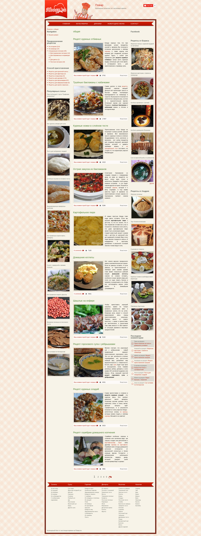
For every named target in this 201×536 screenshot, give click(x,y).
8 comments (78, 250)
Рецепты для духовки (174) (57, 78)
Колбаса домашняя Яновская (140, 130)
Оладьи (121, 498)
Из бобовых (54, 492)
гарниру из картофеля (119, 445)
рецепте (124, 86)
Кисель (137, 502)
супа (114, 365)
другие (152, 183)
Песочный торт (123, 513)
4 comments (78, 294)
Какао (137, 494)
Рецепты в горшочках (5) (57, 76)
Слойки (121, 502)
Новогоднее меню (116, 24)
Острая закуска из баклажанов (89, 169)
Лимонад (138, 500)
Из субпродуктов (56, 496)
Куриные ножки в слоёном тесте (90, 125)
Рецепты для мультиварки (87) (59, 80)
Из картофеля (89, 505)
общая (56, 29)
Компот (137, 504)
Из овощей (54, 490)
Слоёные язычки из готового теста (58, 179)
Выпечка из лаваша (124, 504)
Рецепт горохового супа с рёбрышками (94, 344)
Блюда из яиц (89, 509)
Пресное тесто (123, 492)
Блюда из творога (90, 494)
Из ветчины (54, 488)
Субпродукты (89, 513)
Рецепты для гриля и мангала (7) (59, 85)
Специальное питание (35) (58, 51)
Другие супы (71, 507)
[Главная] (56, 9)
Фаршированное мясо (91, 511)
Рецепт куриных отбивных (87, 39)
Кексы (120, 525)
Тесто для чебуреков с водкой (57, 151)
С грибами (88, 496)
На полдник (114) (54, 46)
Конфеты (104, 498)
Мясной (70, 492)
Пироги (121, 511)
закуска (114, 187)
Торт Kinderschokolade (138, 222)
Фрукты (104, 511)
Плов (86, 502)
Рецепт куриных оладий (86, 389)
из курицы (123, 412)
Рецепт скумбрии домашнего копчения (94, 432)
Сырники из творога (137, 249)
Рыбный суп (71, 498)
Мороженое (105, 505)
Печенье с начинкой (108, 490)
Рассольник (71, 502)
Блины (120, 496)
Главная (66, 24)
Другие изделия (123, 527)
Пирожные (105, 502)
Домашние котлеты (83, 257)
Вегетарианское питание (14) (60, 53)
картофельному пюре (113, 443)
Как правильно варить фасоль (57, 294)
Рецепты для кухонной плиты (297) (60, 71)
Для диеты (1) (55, 59)
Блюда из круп (89, 488)
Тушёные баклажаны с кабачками (91, 82)
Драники (97, 24)
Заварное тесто (123, 505)
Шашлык (87, 507)
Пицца (120, 519)
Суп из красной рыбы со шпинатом (142, 158)
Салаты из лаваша (124, 488)
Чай (136, 490)
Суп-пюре (71, 488)
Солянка (70, 496)
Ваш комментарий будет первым (85, 75)
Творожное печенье (107, 496)
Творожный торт (123, 490)
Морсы (137, 496)
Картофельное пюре (84, 212)
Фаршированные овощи (92, 492)
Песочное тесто (123, 500)
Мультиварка (82, 24)
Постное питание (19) (57, 62)
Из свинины (88, 515)
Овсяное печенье (136, 194)
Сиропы (137, 488)
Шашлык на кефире (83, 300)
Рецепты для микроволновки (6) (59, 83)
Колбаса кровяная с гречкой (140, 103)
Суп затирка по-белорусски (56, 352)
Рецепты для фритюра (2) (57, 74)
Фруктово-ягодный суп (74, 490)
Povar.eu (50, 29)
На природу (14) (54, 49)
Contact (134, 24)
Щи (69, 500)
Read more (123, 75)
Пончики (121, 507)
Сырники (121, 509)
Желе (103, 504)
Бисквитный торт (124, 521)
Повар (99, 5)
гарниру (107, 51)
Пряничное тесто (107, 492)
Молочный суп (72, 504)
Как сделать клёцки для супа (56, 124)
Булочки (121, 523)
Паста (86, 517)
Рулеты (104, 509)
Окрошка (70, 494)
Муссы (104, 494)
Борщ (69, 505)
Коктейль (138, 505)
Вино (136, 498)
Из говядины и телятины (92, 498)
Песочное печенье (107, 500)
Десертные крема (107, 507)
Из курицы (54, 494)
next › (110, 477)
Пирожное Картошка (137, 306)
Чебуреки (121, 515)
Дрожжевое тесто (124, 517)
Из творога (105, 488)
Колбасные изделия (90, 490)
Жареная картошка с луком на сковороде (143, 350)
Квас (136, 492)
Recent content (53, 35)
